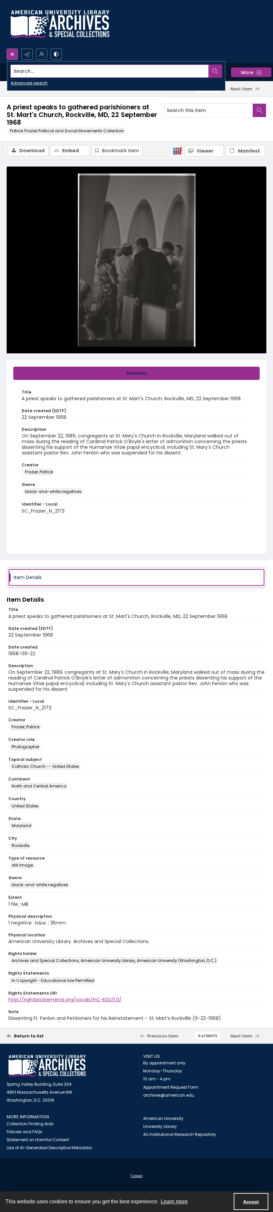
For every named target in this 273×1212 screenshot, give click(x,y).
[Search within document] (259, 110)
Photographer (25, 747)
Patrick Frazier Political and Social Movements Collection (67, 131)
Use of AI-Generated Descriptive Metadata (49, 1148)
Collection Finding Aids (30, 1124)
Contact (136, 1175)
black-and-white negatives (53, 491)
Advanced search (29, 83)
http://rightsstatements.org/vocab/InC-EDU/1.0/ (65, 999)
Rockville (20, 845)
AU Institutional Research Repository (179, 1134)
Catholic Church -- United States (45, 766)
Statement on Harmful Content (38, 1140)
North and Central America (39, 786)
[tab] (136, 373)
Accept (251, 1201)
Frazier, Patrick (39, 472)
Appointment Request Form (170, 1087)
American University (163, 1118)
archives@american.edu (168, 1095)
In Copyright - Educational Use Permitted (53, 980)
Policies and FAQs (24, 1132)
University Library (160, 1126)
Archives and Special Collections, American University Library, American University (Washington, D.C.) (114, 960)
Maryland (21, 825)
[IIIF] (177, 150)
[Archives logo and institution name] (60, 24)
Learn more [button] (174, 1201)
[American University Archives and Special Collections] (47, 1066)
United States (25, 806)
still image (22, 865)
